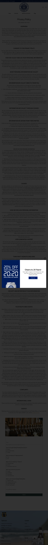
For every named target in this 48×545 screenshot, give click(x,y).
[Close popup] (45, 258)
